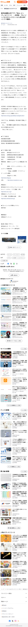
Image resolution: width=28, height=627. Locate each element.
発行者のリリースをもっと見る (14, 340)
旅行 (14, 5)
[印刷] (17, 263)
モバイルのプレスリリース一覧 (13, 589)
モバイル (10, 254)
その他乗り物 (4, 260)
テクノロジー (16, 254)
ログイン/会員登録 (22, 1)
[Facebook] (8, 263)
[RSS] (18, 621)
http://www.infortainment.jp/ (8, 198)
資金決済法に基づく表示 (8, 616)
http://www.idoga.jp (6, 177)
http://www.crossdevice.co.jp (14, 180)
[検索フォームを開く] (15, 2)
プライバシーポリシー (7, 614)
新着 (2, 5)
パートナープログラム (7, 608)
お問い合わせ (14, 275)
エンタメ (6, 5)
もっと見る (23, 348)
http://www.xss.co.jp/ (6, 191)
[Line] (14, 263)
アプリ (9, 257)
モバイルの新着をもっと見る (14, 405)
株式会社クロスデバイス (6, 23)
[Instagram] (15, 621)
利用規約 (3, 611)
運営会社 (3, 605)
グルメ (10, 5)
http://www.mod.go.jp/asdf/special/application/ (12, 115)
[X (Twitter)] (11, 263)
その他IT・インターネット (18, 257)
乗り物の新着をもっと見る (14, 528)
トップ (2, 589)
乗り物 (22, 254)
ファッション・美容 (21, 5)
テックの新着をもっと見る (14, 466)
